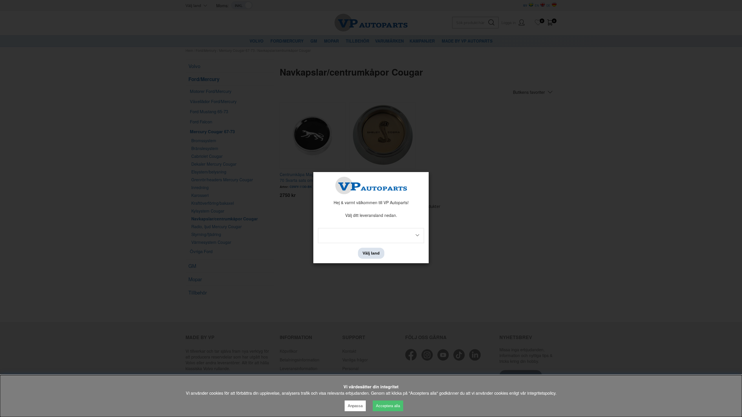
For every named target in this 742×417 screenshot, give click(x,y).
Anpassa (355, 406)
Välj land (371, 253)
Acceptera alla (388, 406)
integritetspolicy (541, 393)
